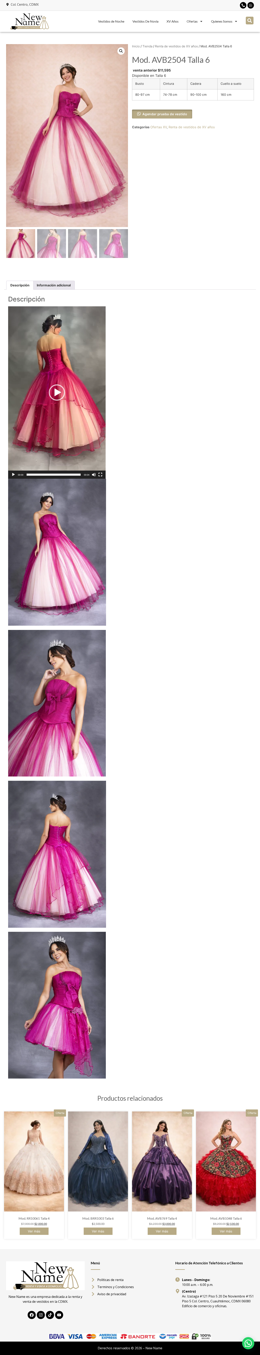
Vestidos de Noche (111, 21)
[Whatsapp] (250, 5)
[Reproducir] (13, 475)
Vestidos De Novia (145, 21)
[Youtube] (59, 1315)
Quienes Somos (221, 21)
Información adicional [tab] (54, 285)
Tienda (147, 46)
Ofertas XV (158, 127)
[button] (250, 20)
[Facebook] (32, 1315)
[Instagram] (41, 1315)
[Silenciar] (94, 475)
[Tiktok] (50, 1315)
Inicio (136, 46)
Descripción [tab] (19, 285)
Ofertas (192, 21)
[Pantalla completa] (100, 475)
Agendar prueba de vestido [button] (164, 114)
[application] (57, 392)
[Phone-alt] (243, 5)
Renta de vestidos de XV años (176, 46)
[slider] (54, 475)
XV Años (173, 21)
